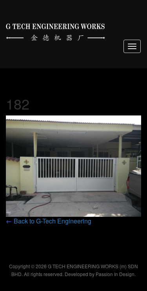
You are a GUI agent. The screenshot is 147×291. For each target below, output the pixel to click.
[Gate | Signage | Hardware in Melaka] (55, 30)
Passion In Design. (116, 274)
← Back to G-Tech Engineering (48, 220)
